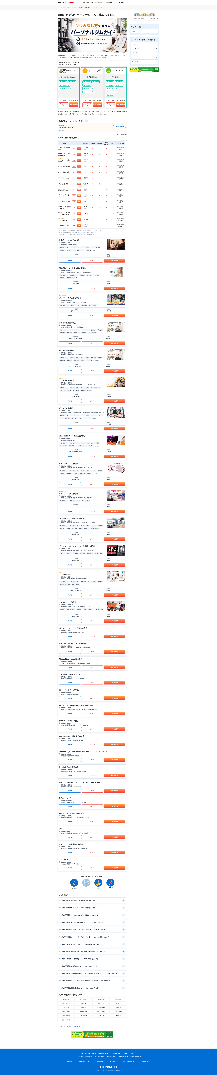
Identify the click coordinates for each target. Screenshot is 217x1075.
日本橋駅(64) (66, 999)
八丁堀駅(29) (118, 1011)
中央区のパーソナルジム (84, 7)
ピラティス (135, 61)
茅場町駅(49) (101, 1003)
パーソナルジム (136, 53)
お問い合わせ (99, 1061)
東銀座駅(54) (101, 999)
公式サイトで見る (64, 104)
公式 (74, 148)
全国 (133, 31)
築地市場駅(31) (83, 1011)
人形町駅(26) (83, 1016)
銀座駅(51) (83, 1003)
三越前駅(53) (118, 999)
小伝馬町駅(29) (66, 1016)
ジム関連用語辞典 (134, 1056)
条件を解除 (61, 130)
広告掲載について (145, 1061)
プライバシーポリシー (128, 1061)
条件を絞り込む (120, 126)
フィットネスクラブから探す (84, 1056)
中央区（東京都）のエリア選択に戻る (70, 1026)
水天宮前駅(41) (101, 1007)
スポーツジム (135, 48)
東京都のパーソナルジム (71, 7)
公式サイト (92, 260)
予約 (79, 148)
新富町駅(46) (66, 1007)
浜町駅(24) (101, 1016)
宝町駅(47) (118, 1003)
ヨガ (133, 57)
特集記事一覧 (122, 1056)
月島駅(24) (118, 1016)
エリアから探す (99, 1056)
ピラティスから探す (119, 2)
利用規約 (112, 1061)
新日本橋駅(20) (66, 1020)
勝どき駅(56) (83, 999)
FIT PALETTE (61, 7)
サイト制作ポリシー (84, 1061)
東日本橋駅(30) (101, 1011)
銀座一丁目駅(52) (66, 1003)
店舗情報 (70, 260)
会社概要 (69, 1061)
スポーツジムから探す (97, 2)
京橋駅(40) (118, 1007)
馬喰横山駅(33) (66, 1011)
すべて (134, 44)
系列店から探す (111, 1056)
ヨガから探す (108, 2)
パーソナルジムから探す (82, 2)
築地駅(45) (83, 1007)
